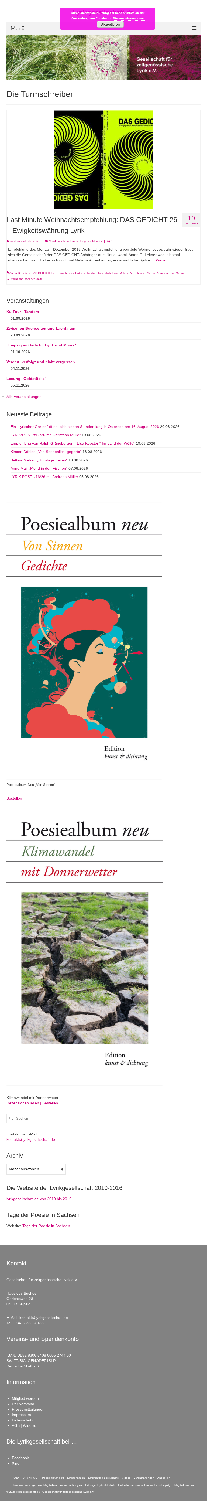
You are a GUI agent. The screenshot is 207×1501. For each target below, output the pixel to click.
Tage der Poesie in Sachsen (46, 1226)
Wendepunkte (34, 278)
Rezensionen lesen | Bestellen (32, 1103)
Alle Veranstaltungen (24, 396)
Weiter (161, 260)
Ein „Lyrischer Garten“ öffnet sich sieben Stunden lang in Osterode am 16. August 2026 (85, 426)
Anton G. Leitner (19, 272)
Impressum (21, 1414)
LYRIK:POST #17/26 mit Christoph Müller (46, 435)
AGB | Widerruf (24, 1425)
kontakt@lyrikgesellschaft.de (30, 1139)
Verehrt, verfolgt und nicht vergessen (40, 362)
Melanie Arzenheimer (132, 272)
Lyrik (115, 272)
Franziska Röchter (27, 241)
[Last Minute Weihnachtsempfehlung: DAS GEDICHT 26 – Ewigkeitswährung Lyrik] (103, 159)
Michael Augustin (157, 272)
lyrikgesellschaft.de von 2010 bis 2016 (38, 1199)
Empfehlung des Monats (86, 241)
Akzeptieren (110, 24)
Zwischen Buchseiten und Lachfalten (40, 328)
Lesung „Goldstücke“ (26, 378)
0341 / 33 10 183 (29, 1323)
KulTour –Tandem (22, 311)
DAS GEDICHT (41, 272)
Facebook (20, 1458)
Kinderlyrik (104, 272)
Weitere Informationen (129, 18)
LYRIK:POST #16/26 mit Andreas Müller (44, 477)
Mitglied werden (25, 1398)
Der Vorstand (23, 1404)
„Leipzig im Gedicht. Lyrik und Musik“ (41, 345)
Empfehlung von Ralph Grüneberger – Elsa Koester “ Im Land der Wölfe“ (73, 443)
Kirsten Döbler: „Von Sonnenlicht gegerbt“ (46, 452)
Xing (15, 1463)
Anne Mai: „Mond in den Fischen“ (39, 468)
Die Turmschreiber (62, 272)
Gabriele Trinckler (85, 272)
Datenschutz (22, 1420)
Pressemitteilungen (28, 1409)
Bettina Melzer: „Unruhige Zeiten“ (39, 460)
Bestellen (14, 798)
